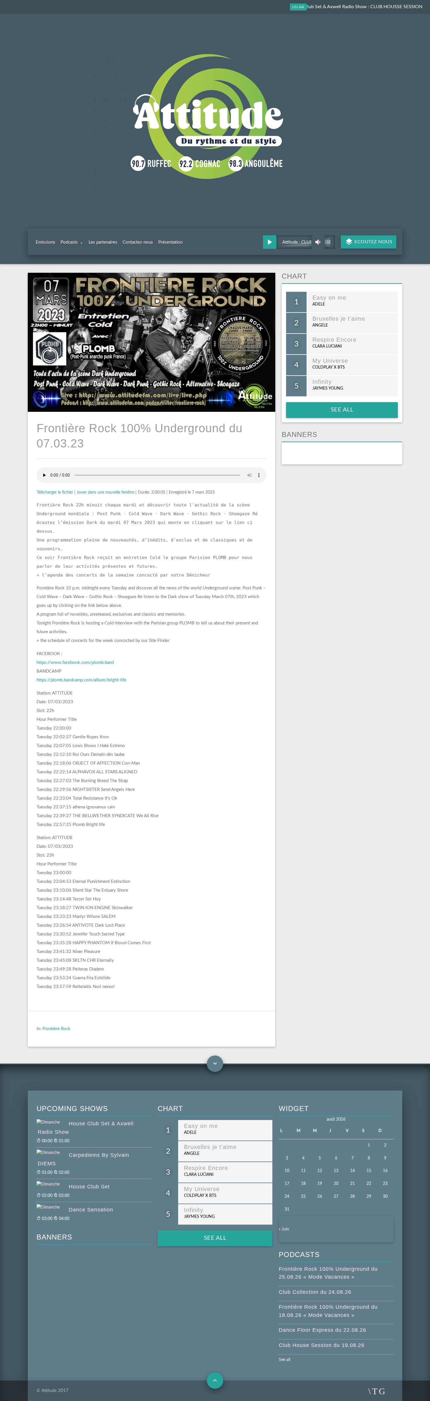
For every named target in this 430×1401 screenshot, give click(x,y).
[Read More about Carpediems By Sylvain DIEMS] (53, 1153)
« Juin (284, 1229)
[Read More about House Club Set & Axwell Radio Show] (53, 1122)
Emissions (45, 242)
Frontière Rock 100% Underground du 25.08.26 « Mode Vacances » (328, 1273)
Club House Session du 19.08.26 (321, 1345)
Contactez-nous (138, 242)
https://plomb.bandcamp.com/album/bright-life (81, 680)
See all (342, 410)
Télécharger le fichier (55, 492)
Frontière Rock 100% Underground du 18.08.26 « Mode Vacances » (328, 1311)
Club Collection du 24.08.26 (315, 1292)
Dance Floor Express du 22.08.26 (322, 1330)
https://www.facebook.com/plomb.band (75, 662)
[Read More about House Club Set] (53, 1184)
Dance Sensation (91, 1210)
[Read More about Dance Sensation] (53, 1207)
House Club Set (89, 1187)
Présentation (170, 242)
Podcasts (69, 242)
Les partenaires (103, 242)
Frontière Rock (56, 1029)
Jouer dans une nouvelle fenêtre (105, 492)
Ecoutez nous (373, 241)
